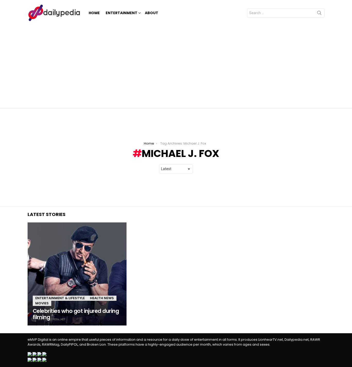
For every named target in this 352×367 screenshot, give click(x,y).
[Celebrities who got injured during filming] (77, 274)
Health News (102, 298)
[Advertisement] (176, 64)
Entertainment (121, 12)
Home (94, 12)
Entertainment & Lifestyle (60, 298)
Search (319, 14)
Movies (42, 303)
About (151, 12)
